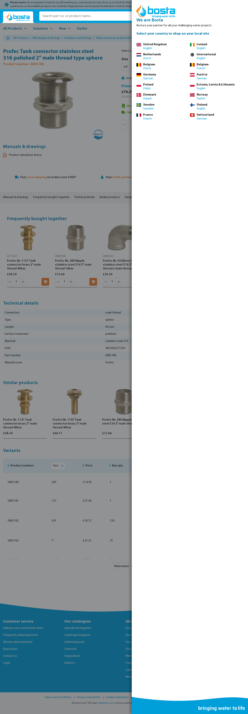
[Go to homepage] (18, 17)
